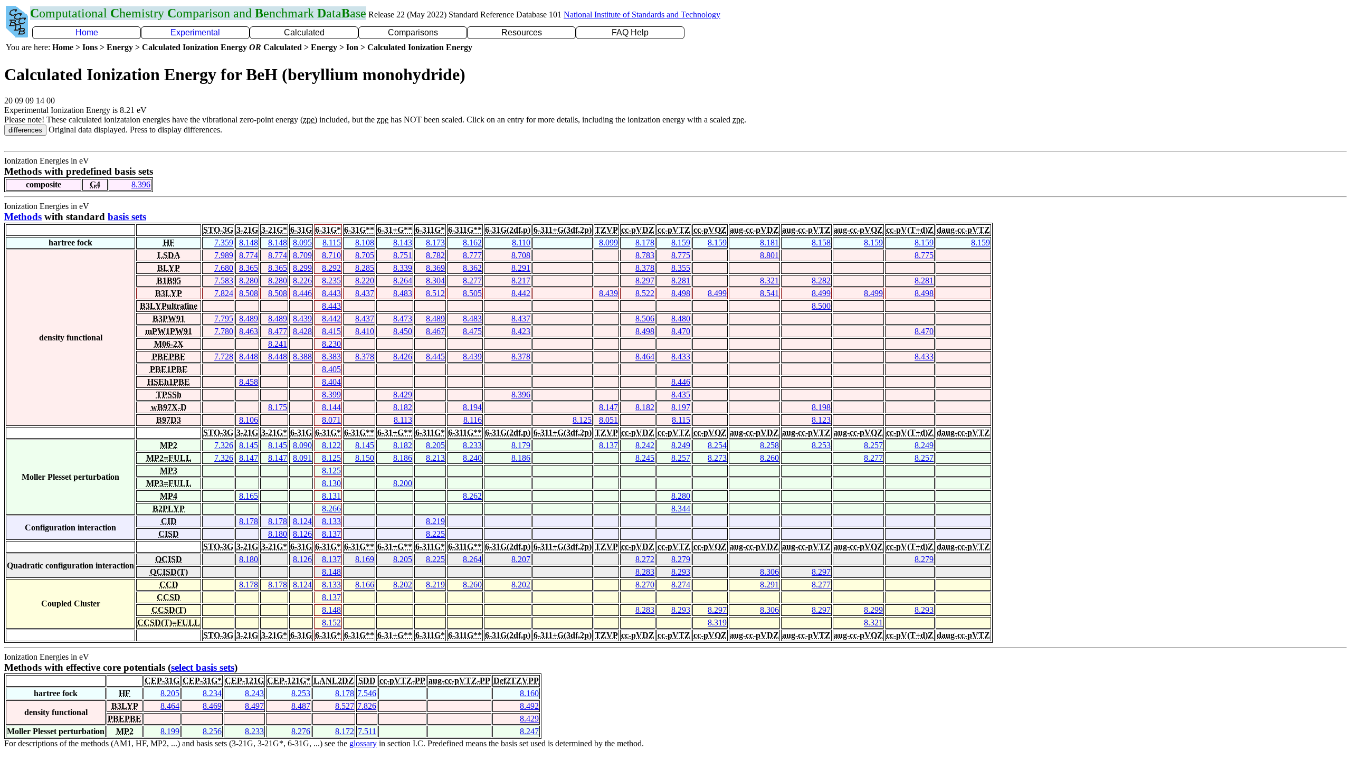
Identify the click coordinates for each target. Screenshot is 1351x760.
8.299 (302, 267)
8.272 (644, 559)
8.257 (873, 445)
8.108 (364, 242)
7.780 (223, 331)
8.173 (435, 242)
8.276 (300, 731)
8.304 (435, 280)
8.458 (248, 381)
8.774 (248, 255)
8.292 (331, 267)
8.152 (331, 622)
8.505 (472, 293)
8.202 (402, 584)
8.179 (520, 445)
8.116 (472, 419)
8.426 (402, 356)
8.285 (364, 267)
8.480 (680, 318)
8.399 (331, 394)
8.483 (402, 293)
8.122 (331, 445)
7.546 (366, 693)
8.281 (680, 280)
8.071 (331, 419)
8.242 (644, 445)
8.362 (472, 267)
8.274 (680, 584)
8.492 (529, 705)
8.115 (331, 242)
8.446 (302, 293)
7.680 (223, 267)
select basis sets (202, 667)
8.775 (680, 255)
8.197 (680, 407)
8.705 (364, 255)
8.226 (302, 280)
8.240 (472, 457)
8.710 (331, 255)
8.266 (331, 508)
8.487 (300, 705)
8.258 (769, 445)
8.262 (472, 495)
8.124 (302, 521)
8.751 (402, 255)
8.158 (821, 242)
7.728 (223, 356)
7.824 (223, 293)
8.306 (769, 571)
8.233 (472, 445)
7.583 (223, 280)
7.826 (366, 705)
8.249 (680, 445)
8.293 (680, 571)
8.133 (331, 521)
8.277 (472, 280)
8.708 (520, 255)
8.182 (402, 407)
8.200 (402, 483)
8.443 (331, 293)
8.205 (435, 445)
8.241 (277, 343)
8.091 (302, 457)
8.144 (331, 407)
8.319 (717, 622)
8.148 (248, 242)
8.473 (402, 318)
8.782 (435, 255)
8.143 (402, 242)
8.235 (331, 280)
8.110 (521, 242)
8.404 (331, 381)
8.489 (248, 318)
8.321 (769, 280)
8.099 (608, 242)
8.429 (402, 394)
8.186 (402, 457)
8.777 (472, 255)
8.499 (717, 293)
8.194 (472, 407)
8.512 (435, 293)
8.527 (344, 705)
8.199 (169, 731)
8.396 (140, 184)
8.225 (435, 533)
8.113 (403, 419)
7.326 (223, 445)
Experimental (195, 32)
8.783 (644, 255)
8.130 (331, 483)
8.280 (248, 280)
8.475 (472, 331)
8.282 (821, 280)
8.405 (331, 369)
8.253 (821, 445)
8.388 (302, 356)
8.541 (769, 293)
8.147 (608, 407)
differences (25, 130)
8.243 (254, 693)
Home (86, 32)
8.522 (644, 293)
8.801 (769, 255)
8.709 (302, 255)
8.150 (364, 457)
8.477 (277, 331)
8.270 (644, 584)
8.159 (680, 242)
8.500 (821, 305)
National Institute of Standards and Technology (642, 14)
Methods (23, 216)
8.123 (821, 419)
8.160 (529, 693)
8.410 (364, 331)
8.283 (644, 571)
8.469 (212, 705)
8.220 (364, 280)
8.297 (644, 280)
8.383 (331, 356)
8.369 (435, 267)
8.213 (435, 457)
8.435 (680, 394)
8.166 (364, 584)
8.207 (520, 559)
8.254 (717, 445)
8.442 (520, 293)
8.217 (520, 280)
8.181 (769, 242)
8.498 (680, 293)
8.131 (331, 495)
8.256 (212, 731)
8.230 (331, 343)
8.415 (331, 331)
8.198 (821, 407)
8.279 (680, 559)
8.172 (344, 731)
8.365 (248, 267)
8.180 (277, 533)
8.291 (520, 267)
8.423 (520, 331)
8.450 (402, 331)
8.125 (582, 419)
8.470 (680, 331)
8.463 (248, 331)
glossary (363, 743)
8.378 (644, 267)
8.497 (254, 705)
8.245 (644, 457)
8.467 (435, 331)
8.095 (302, 242)
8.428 (302, 331)
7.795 (223, 318)
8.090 (302, 445)
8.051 (608, 419)
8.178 (644, 242)
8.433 (680, 356)
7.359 (223, 242)
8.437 (364, 293)
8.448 (248, 356)
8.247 (529, 731)
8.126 (302, 533)
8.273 (717, 457)
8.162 (472, 242)
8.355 (680, 267)
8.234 (212, 693)
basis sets (127, 216)
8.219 (435, 521)
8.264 (402, 280)
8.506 (644, 318)
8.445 (435, 356)
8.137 (608, 445)
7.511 (367, 731)
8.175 (277, 407)
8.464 (644, 356)
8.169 (364, 559)
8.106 (248, 419)
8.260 (769, 457)
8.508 (248, 293)
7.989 (223, 255)
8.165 (248, 495)
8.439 (608, 293)
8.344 (680, 508)
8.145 (248, 445)
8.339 (402, 267)
